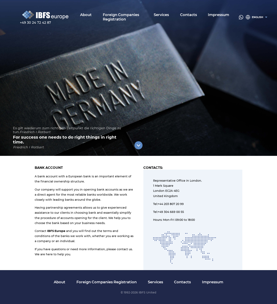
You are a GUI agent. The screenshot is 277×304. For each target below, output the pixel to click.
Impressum (218, 15)
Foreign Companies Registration (121, 17)
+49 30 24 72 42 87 (35, 23)
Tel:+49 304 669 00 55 (168, 212)
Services (161, 15)
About (86, 15)
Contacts (188, 15)
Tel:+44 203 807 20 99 (168, 204)
